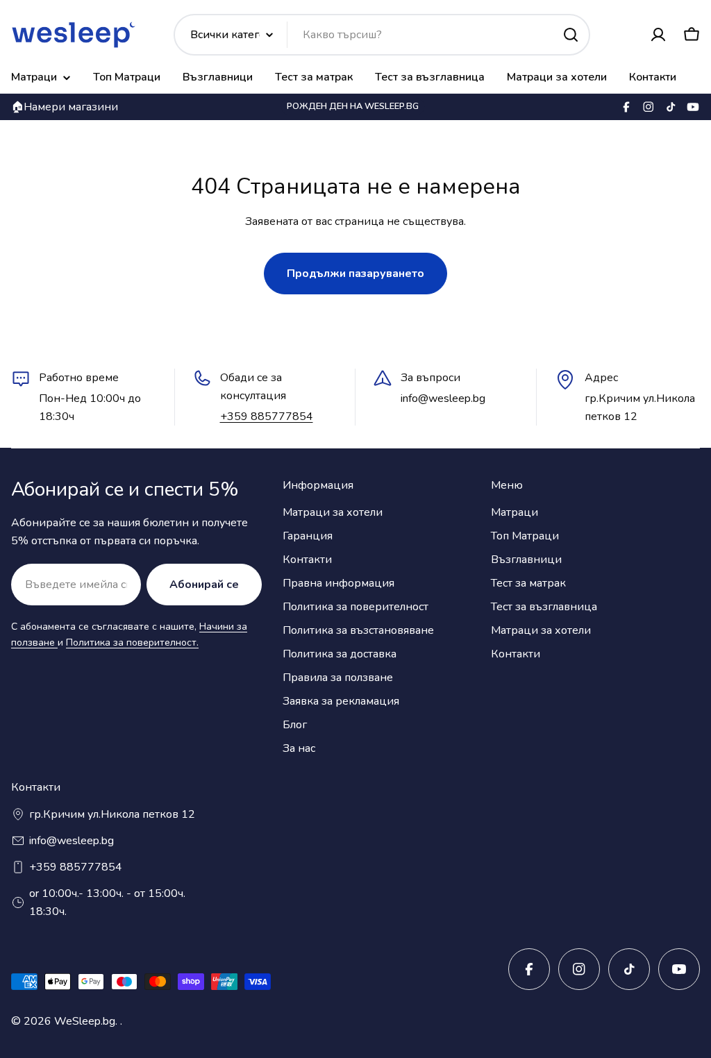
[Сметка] (658, 34)
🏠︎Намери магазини (64, 107)
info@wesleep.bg (71, 840)
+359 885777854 (266, 416)
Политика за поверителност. (132, 642)
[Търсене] (570, 34)
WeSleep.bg (84, 1021)
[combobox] (382, 35)
